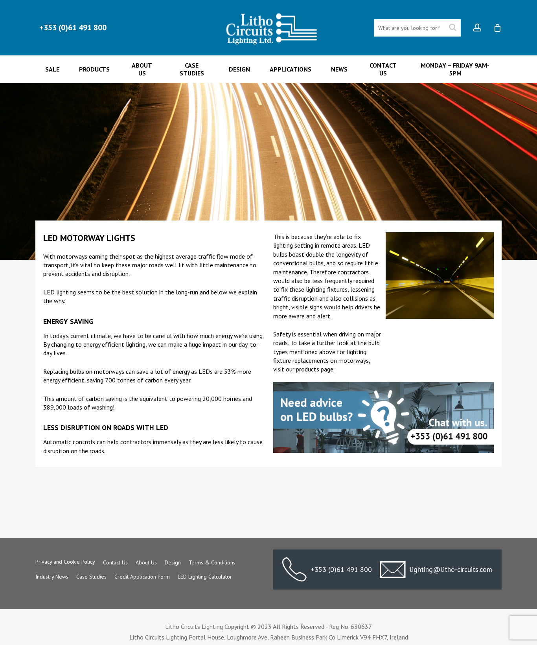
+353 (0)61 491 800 (341, 569)
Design (173, 562)
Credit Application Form (142, 576)
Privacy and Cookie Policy (65, 561)
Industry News (51, 576)
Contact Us (115, 562)
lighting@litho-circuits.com (451, 569)
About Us (146, 562)
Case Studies (91, 576)
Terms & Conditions (212, 562)
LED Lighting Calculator (205, 576)
